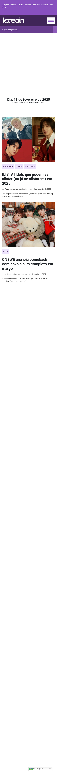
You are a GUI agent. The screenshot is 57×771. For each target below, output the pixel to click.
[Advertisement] (28, 63)
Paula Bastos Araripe (13, 189)
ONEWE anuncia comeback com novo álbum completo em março (27, 264)
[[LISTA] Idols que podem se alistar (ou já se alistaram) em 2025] (28, 139)
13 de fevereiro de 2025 (42, 189)
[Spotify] (47, 12)
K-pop (19, 167)
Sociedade (30, 167)
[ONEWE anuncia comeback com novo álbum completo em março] (28, 224)
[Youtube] (43, 12)
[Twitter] (40, 12)
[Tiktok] (50, 12)
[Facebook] (33, 12)
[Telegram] (53, 12)
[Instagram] (37, 12)
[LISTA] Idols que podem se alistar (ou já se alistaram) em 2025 (27, 179)
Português (38, 768)
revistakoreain (10, 274)
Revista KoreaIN (13, 20)
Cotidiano (8, 167)
